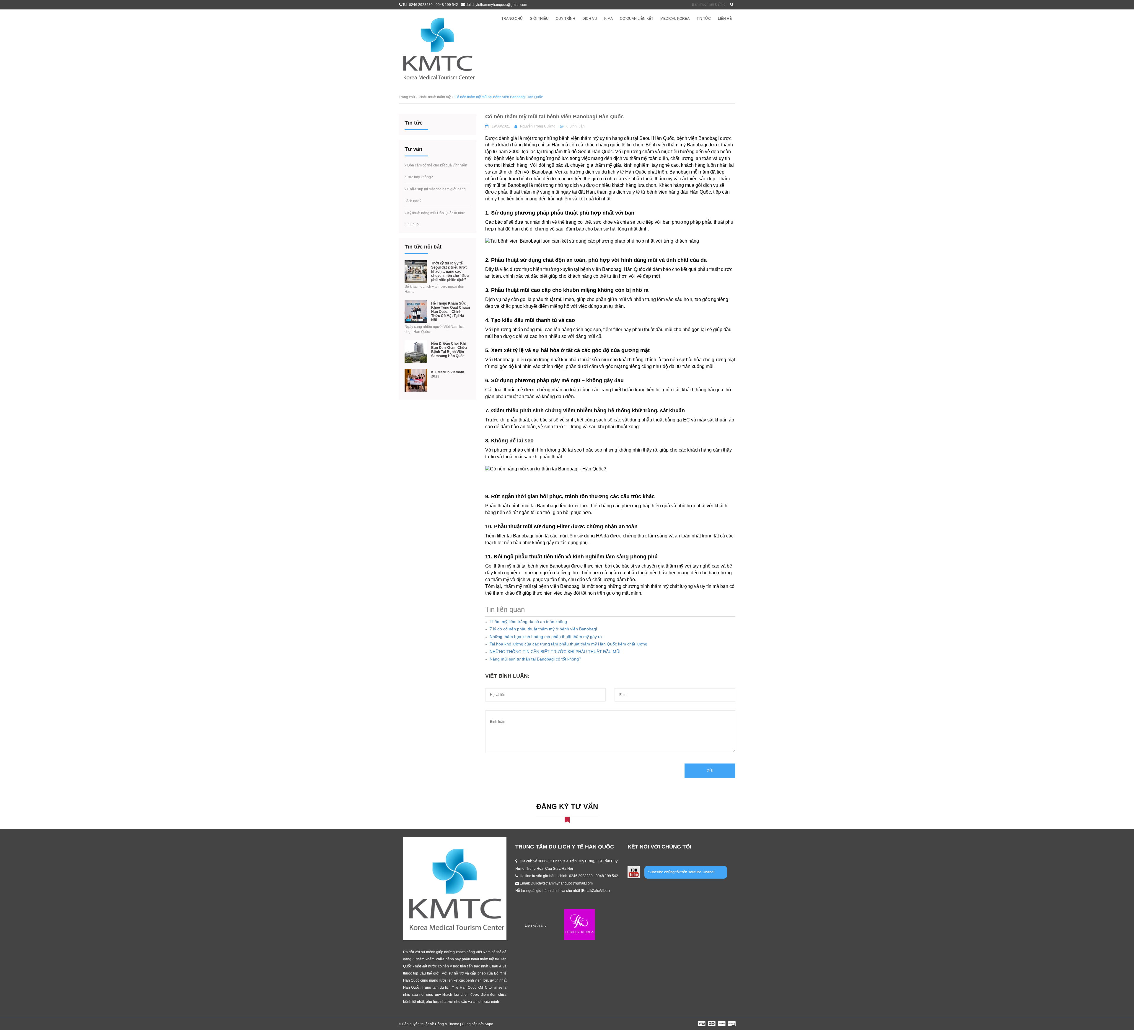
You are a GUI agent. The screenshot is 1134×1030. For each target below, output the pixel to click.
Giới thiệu (539, 19)
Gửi (710, 771)
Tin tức (704, 19)
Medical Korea (675, 19)
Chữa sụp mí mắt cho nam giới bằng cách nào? (435, 195)
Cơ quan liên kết (636, 19)
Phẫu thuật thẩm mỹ (435, 97)
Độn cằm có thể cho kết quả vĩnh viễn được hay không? (436, 171)
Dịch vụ (589, 19)
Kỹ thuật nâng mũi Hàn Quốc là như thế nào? (435, 219)
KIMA (608, 19)
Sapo (489, 1024)
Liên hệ (725, 19)
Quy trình (565, 19)
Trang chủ (512, 19)
